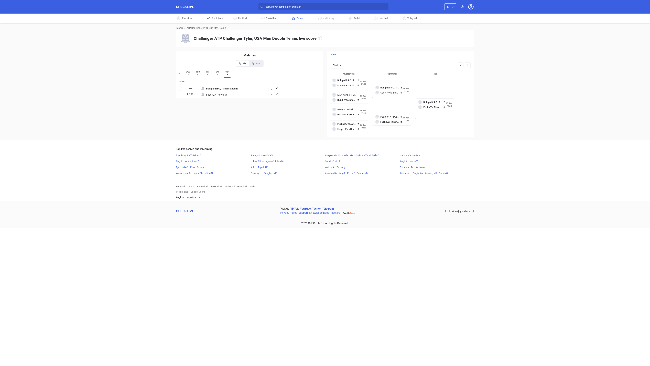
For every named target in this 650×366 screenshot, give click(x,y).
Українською (194, 197)
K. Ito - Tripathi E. (259, 167)
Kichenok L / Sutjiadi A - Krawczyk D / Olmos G (423, 173)
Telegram (328, 208)
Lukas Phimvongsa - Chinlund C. (267, 161)
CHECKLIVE (185, 7)
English (180, 197)
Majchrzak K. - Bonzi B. (188, 161)
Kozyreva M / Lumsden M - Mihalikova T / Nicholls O (352, 155)
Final (335, 65)
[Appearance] (462, 7)
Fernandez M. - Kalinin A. (412, 167)
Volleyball (230, 186)
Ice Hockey (216, 186)
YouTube (305, 208)
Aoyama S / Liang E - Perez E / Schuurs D (346, 173)
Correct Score (198, 191)
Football (180, 186)
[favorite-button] (320, 38)
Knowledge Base (319, 212)
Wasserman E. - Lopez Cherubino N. (194, 173)
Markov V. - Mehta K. (410, 155)
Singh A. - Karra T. (408, 161)
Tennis (179, 28)
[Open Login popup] (471, 7)
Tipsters (335, 212)
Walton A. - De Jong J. (336, 167)
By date (242, 63)
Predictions (182, 191)
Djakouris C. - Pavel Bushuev (191, 167)
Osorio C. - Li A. (333, 161)
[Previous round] (460, 65)
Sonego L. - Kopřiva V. (262, 155)
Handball (242, 186)
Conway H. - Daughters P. (264, 173)
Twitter (316, 208)
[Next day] (319, 73)
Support (303, 212)
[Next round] (468, 65)
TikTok (294, 208)
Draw (333, 55)
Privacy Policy (288, 212)
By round (256, 63)
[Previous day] (179, 73)
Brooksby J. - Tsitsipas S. (189, 155)
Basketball (202, 186)
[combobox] (450, 6)
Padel (252, 186)
